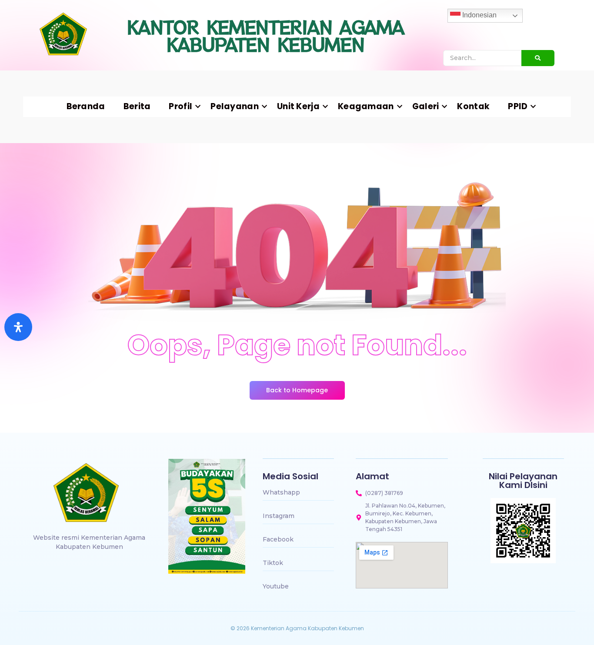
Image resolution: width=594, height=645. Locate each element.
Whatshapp (281, 492)
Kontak (473, 106)
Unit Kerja (298, 106)
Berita (137, 106)
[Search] (537, 58)
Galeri (425, 106)
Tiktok (273, 563)
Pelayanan (234, 106)
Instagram (278, 516)
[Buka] (18, 327)
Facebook (278, 539)
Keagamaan (366, 106)
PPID (517, 106)
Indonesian (479, 15)
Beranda (86, 106)
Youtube (276, 586)
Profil (180, 106)
